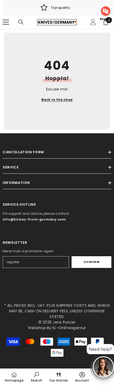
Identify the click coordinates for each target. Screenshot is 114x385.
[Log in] (93, 22)
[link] (55, 7)
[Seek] (21, 22)
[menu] (6, 22)
